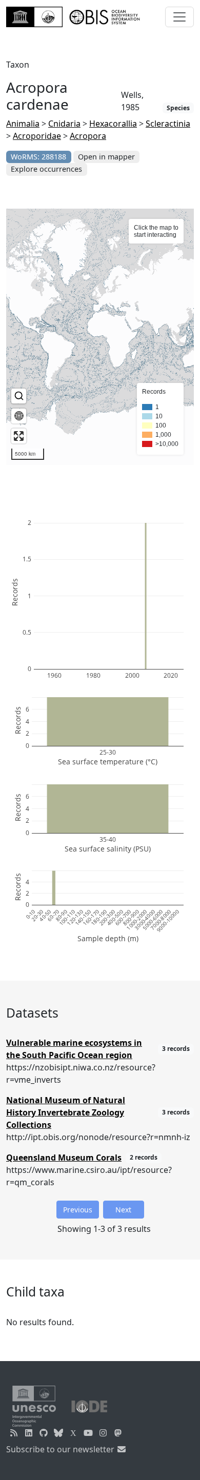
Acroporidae (37, 135)
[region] (100, 337)
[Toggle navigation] (179, 17)
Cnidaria (64, 123)
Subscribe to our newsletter (61, 1449)
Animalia (22, 123)
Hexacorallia (113, 123)
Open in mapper (106, 156)
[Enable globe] (18, 416)
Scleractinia (168, 123)
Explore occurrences (46, 169)
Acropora (88, 135)
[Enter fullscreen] (18, 436)
